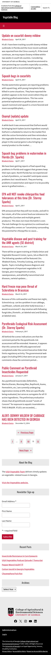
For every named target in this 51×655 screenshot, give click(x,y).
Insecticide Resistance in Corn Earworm (19, 556)
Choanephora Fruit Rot (12, 573)
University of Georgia (12, 646)
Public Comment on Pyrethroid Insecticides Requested (19, 370)
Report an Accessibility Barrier (37, 651)
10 (28, 441)
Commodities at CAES (35, 8)
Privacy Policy (7, 651)
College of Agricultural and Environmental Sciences (12, 7)
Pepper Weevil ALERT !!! (12, 565)
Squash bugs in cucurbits (16, 76)
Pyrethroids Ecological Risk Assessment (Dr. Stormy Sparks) (24, 325)
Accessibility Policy (19, 651)
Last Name (7, 521)
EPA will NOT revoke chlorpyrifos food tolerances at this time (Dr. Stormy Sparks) (23, 198)
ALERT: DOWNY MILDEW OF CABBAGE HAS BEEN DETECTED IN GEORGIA (23, 417)
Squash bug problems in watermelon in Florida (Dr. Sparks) (24, 155)
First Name (7, 511)
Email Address (9, 501)
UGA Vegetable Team (15, 472)
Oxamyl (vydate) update (15, 116)
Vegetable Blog (10, 17)
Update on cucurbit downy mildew (21, 35)
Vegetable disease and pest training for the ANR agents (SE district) (24, 240)
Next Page (25, 450)
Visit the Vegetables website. (15, 482)
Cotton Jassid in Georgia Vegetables (18, 569)
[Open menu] (3, 25)
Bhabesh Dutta (8, 39)
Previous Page (25, 432)
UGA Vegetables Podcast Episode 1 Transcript (22, 560)
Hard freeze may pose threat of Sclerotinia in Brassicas (19, 288)
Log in (4, 634)
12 (38, 441)
